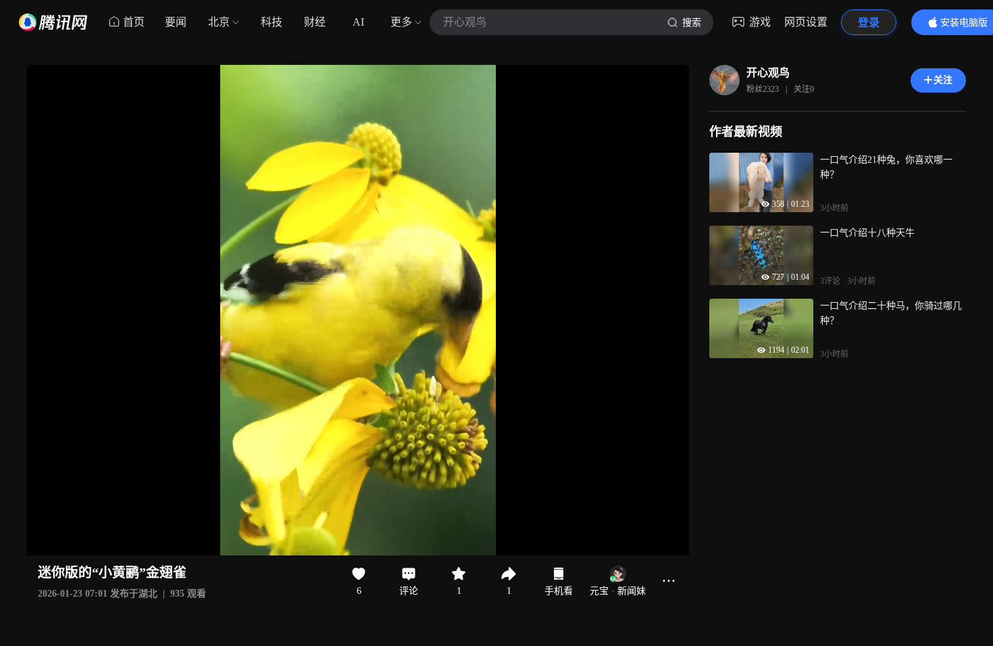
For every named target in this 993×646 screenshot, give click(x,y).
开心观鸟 (768, 72)
